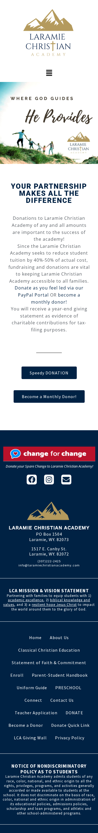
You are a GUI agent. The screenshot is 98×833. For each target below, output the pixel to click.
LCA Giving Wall (30, 737)
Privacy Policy (69, 737)
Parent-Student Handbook (60, 675)
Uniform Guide (32, 687)
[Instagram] (49, 479)
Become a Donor (25, 725)
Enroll (17, 675)
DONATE (74, 712)
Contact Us (62, 700)
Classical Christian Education (49, 650)
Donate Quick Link (70, 725)
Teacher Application (36, 712)
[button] (49, 73)
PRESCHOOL (68, 687)
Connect (33, 700)
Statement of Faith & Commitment (49, 662)
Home (35, 637)
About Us (59, 637)
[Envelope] (66, 479)
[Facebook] (31, 479)
